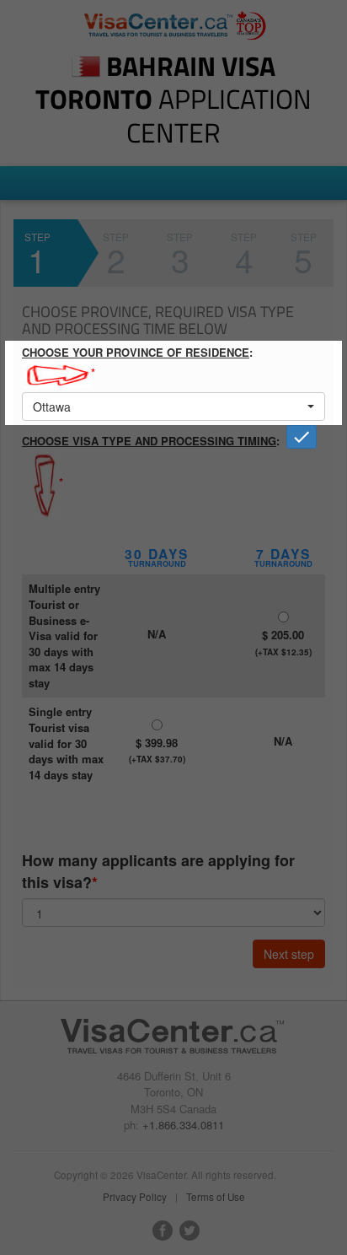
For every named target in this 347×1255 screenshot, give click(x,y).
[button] (173, 406)
